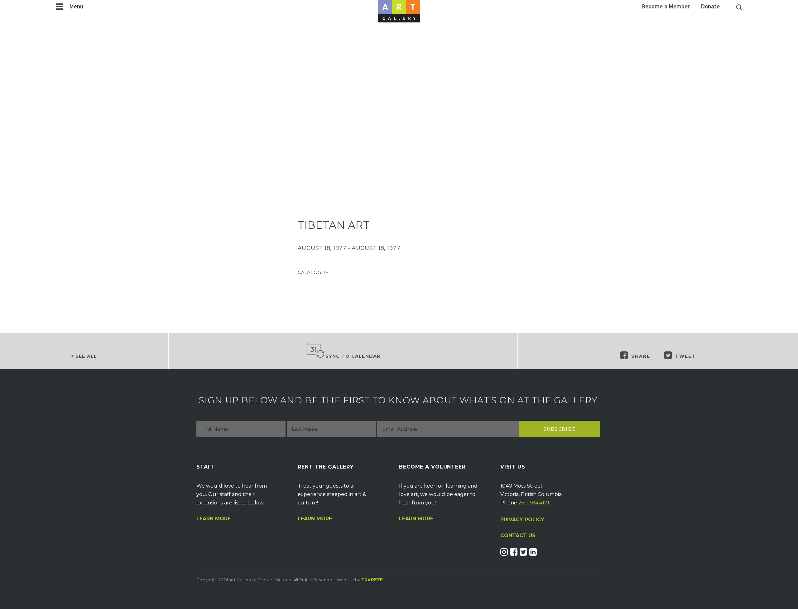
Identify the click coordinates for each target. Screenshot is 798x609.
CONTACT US (518, 535)
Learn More (213, 518)
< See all (84, 356)
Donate (710, 7)
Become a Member (666, 7)
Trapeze (372, 579)
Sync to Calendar (353, 356)
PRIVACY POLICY (522, 520)
